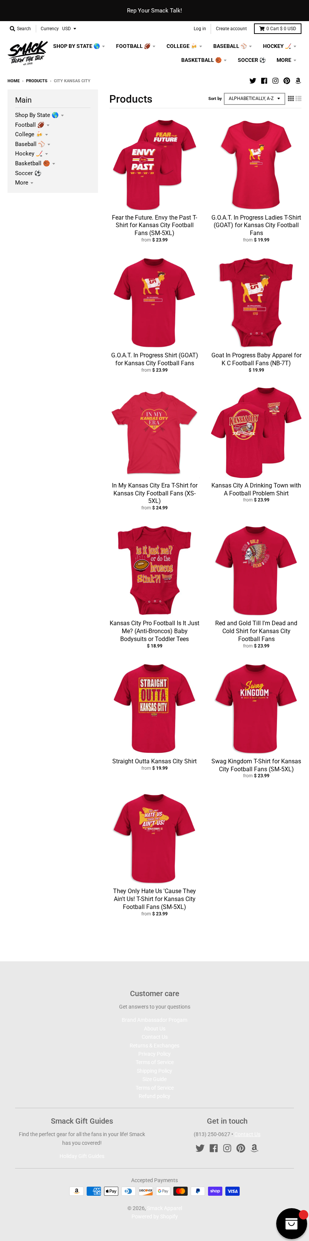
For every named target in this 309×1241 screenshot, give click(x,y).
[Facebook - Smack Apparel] (264, 80)
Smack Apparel (164, 1208)
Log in (200, 28)
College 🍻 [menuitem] (182, 46)
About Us (154, 1029)
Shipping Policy (154, 1071)
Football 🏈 (29, 124)
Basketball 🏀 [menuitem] (201, 60)
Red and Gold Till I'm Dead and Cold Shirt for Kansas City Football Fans (256, 631)
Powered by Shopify (155, 1216)
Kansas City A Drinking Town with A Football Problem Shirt (256, 489)
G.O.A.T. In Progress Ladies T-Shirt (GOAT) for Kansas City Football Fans (256, 225)
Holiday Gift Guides (82, 1156)
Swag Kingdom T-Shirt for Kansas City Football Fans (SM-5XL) (256, 765)
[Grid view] (291, 98)
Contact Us (155, 1037)
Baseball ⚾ (30, 144)
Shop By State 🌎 (37, 115)
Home (14, 80)
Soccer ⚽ (28, 173)
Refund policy (154, 1096)
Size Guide (154, 1079)
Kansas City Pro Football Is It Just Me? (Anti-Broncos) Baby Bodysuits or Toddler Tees (154, 631)
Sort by (215, 98)
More (21, 182)
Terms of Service (155, 1062)
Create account (231, 28)
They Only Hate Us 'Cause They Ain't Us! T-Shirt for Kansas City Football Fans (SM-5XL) (154, 898)
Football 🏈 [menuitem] (133, 46)
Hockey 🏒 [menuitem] (277, 46)
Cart (281, 28)
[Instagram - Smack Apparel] (275, 80)
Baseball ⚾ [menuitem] (230, 46)
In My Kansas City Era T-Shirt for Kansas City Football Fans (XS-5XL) (154, 493)
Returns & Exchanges (154, 1046)
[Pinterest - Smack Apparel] (286, 80)
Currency (50, 28)
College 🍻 (29, 134)
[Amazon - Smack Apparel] (298, 80)
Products (36, 80)
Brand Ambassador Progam (154, 1020)
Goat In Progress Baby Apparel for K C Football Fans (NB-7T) (256, 359)
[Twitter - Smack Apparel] (252, 80)
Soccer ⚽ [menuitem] (252, 60)
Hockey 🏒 (29, 153)
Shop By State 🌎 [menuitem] (76, 46)
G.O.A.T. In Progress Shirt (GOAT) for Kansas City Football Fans (154, 359)
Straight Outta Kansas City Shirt (154, 761)
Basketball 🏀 (32, 163)
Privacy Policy (154, 1054)
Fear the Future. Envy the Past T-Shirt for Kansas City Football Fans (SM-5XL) (154, 225)
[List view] (298, 98)
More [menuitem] (284, 60)
